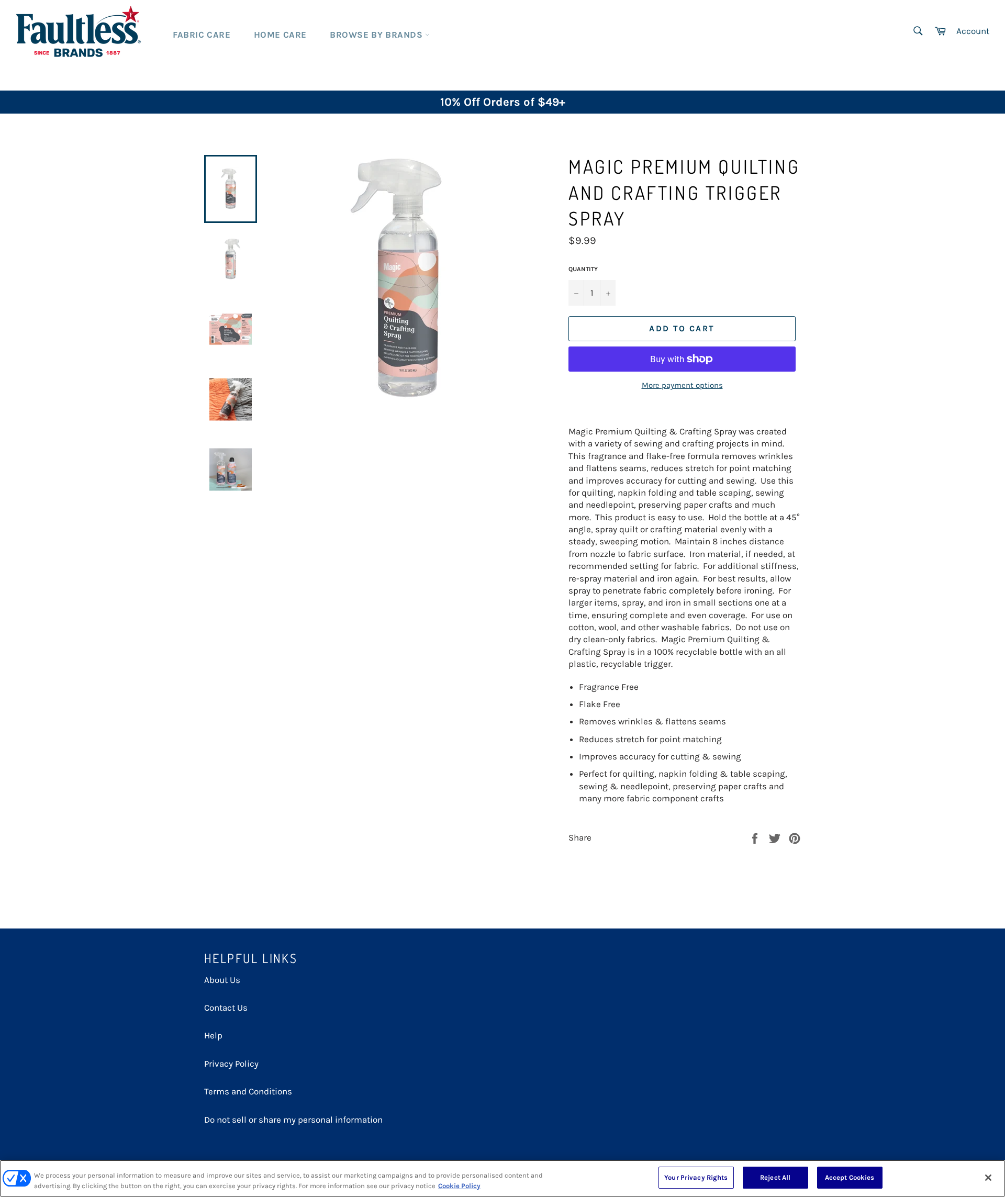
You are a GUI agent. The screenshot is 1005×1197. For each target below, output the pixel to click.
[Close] (988, 1177)
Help (213, 1035)
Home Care (280, 34)
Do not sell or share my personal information (293, 1119)
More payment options (682, 385)
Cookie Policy (459, 1186)
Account (972, 31)
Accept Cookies (850, 1177)
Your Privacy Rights (696, 1177)
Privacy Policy (231, 1063)
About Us (222, 980)
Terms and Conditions (248, 1091)
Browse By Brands (377, 34)
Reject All (775, 1177)
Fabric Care (202, 34)
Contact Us (226, 1007)
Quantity (583, 269)
